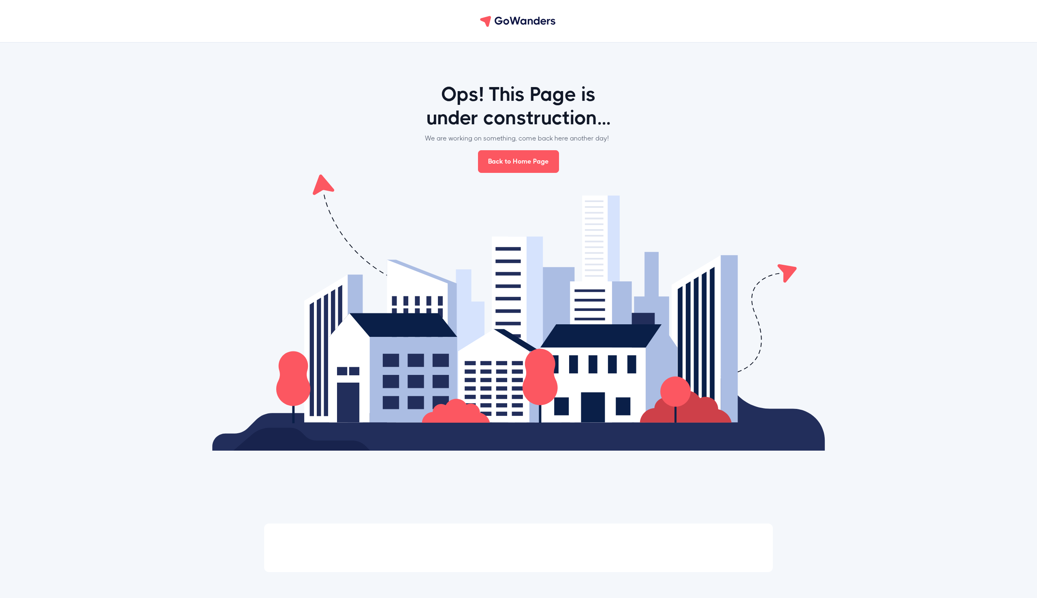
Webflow (733, 549)
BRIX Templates (654, 549)
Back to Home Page (518, 161)
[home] (518, 21)
